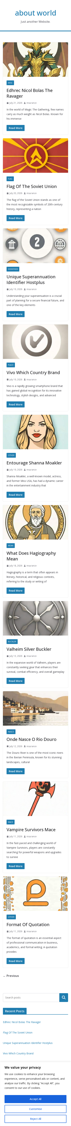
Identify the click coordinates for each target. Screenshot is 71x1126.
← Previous (11, 976)
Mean (10, 545)
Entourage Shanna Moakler (34, 463)
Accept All (35, 1099)
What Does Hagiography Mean (31, 556)
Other (11, 455)
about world (35, 13)
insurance (32, 102)
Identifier (13, 269)
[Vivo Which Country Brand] (35, 341)
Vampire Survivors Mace (31, 829)
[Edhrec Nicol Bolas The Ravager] (35, 59)
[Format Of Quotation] (35, 893)
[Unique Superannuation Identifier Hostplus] (35, 245)
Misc (10, 83)
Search (63, 997)
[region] (35, 1094)
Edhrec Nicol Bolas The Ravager (30, 93)
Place (10, 365)
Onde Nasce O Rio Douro (31, 739)
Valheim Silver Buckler (29, 649)
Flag (10, 179)
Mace (10, 822)
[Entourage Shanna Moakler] (35, 432)
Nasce (11, 731)
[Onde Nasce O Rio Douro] (35, 708)
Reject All (35, 1119)
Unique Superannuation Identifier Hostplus (31, 279)
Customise (35, 1109)
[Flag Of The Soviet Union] (35, 155)
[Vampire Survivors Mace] (35, 799)
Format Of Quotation (28, 924)
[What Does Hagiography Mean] (35, 522)
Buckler (12, 641)
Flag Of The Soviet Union (32, 186)
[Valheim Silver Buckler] (35, 618)
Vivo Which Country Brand (33, 372)
